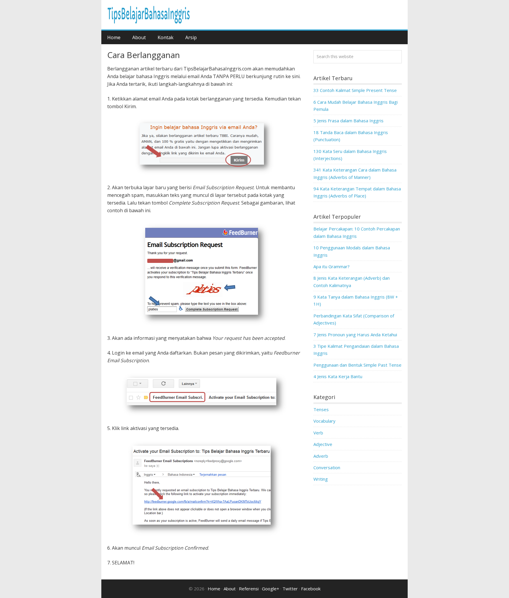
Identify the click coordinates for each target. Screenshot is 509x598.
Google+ (270, 589)
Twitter (290, 589)
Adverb (320, 456)
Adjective (322, 444)
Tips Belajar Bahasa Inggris (148, 15)
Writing (320, 479)
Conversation (326, 467)
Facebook (310, 589)
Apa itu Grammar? (331, 266)
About (230, 589)
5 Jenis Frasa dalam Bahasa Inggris (348, 120)
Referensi (249, 589)
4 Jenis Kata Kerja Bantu (337, 376)
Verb (318, 433)
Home (214, 589)
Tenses (321, 409)
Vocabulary (324, 421)
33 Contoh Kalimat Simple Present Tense (355, 90)
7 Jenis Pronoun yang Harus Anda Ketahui (355, 334)
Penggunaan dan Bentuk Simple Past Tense (357, 365)
